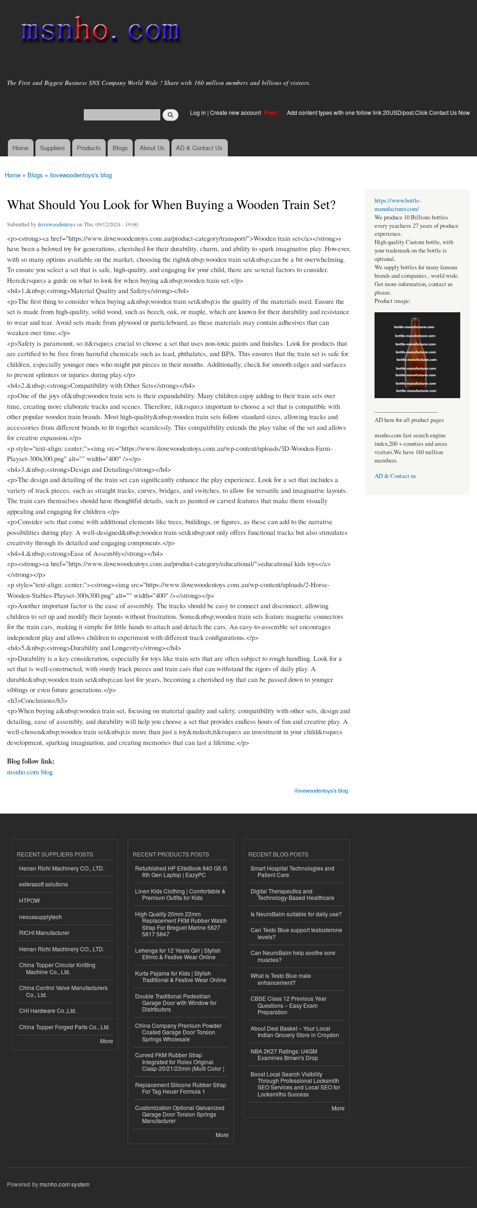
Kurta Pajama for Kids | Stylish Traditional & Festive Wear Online (180, 976)
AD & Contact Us (199, 147)
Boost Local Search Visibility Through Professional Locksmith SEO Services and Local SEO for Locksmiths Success (295, 1084)
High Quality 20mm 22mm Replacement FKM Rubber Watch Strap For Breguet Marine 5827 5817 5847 (181, 924)
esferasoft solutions (43, 884)
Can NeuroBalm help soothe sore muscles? (293, 955)
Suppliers (52, 147)
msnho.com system (64, 1184)
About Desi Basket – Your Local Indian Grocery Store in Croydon (295, 1031)
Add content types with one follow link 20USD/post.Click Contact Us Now (378, 112)
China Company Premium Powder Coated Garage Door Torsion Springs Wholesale (178, 1032)
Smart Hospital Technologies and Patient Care (292, 871)
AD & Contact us (395, 476)
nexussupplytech (40, 916)
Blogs (120, 147)
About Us (152, 147)
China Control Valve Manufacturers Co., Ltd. (63, 990)
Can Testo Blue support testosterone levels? (296, 933)
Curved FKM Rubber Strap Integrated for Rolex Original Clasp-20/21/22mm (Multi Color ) (180, 1061)
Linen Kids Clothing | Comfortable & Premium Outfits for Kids (180, 894)
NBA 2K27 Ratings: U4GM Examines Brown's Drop (284, 1054)
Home (20, 147)
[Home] (99, 31)
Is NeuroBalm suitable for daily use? (296, 914)
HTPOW (29, 900)
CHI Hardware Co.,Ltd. (47, 1010)
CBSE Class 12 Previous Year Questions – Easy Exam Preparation (289, 1005)
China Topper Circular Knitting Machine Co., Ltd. (57, 968)
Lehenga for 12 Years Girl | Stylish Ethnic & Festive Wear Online (178, 953)
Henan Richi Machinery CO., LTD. (61, 868)
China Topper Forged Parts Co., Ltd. (64, 1027)
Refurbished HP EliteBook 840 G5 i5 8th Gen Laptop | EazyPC (181, 871)
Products (89, 147)
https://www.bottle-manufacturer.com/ (398, 205)
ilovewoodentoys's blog (81, 174)
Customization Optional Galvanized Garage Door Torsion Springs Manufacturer (180, 1114)
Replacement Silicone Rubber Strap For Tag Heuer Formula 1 (180, 1088)
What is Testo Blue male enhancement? (281, 978)
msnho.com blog (30, 771)
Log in (198, 112)
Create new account (236, 112)
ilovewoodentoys (56, 224)
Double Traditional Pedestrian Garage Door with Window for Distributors (176, 1002)
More (106, 1041)
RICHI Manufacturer (44, 932)
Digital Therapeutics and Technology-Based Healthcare (292, 894)
